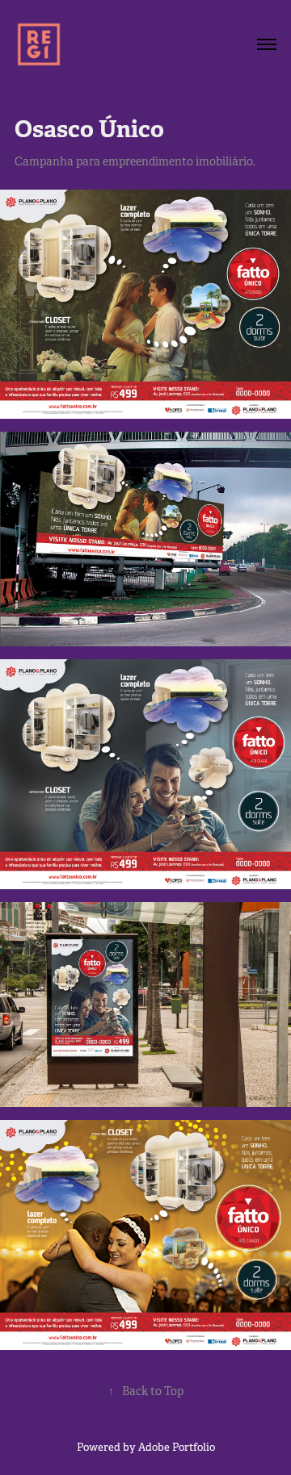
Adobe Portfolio (176, 1447)
